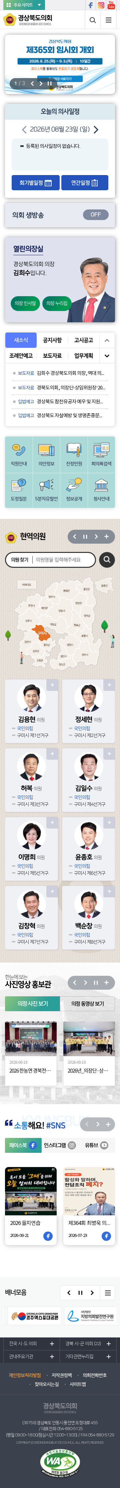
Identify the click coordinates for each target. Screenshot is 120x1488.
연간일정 (80, 183)
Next (85, 776)
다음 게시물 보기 (107, 355)
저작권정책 (62, 1169)
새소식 (21, 340)
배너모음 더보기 (107, 1086)
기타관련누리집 (79, 1150)
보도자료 (52, 356)
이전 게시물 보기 (107, 340)
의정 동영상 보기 (87, 797)
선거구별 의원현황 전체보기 (106, 537)
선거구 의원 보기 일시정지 (85, 537)
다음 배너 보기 (92, 1086)
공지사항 (52, 340)
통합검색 (93, 19)
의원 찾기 (19, 560)
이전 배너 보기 (68, 1086)
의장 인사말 (25, 303)
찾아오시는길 (47, 1178)
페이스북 (90, 5)
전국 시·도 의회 (23, 1137)
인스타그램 (101, 5)
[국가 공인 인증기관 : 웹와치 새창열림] (60, 1256)
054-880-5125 (70, 1222)
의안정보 (46, 464)
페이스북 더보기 (108, 918)
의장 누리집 (56, 303)
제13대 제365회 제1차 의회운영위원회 (62, 161)
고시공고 (83, 340)
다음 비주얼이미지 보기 (41, 83)
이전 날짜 (24, 129)
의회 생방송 (56, 215)
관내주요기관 (21, 1150)
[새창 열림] (34, 1109)
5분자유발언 (46, 499)
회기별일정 (31, 183)
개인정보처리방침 (25, 1169)
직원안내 (19, 464)
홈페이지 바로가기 (52, 685)
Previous (74, 776)
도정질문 (19, 499)
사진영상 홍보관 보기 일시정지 (95, 776)
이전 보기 (86, 918)
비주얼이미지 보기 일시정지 (49, 83)
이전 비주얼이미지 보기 (32, 83)
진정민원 (74, 464)
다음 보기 (97, 918)
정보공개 (74, 499)
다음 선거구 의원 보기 (95, 537)
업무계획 (83, 356)
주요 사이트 (23, 5)
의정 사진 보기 (33, 797)
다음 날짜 (95, 129)
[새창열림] (60, 37)
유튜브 (111, 5)
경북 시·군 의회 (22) (83, 1137)
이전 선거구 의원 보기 (74, 537)
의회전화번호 (95, 1169)
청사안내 (101, 499)
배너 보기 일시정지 (80, 1086)
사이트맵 (109, 19)
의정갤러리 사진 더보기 (106, 776)
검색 (107, 560)
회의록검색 (101, 464)
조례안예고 (21, 356)
